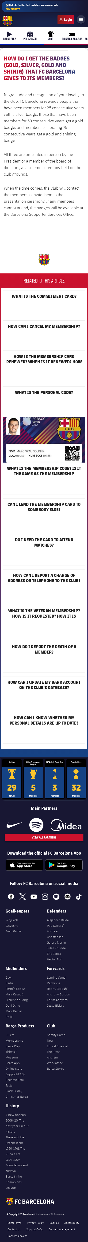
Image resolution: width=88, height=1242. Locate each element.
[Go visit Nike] (14, 825)
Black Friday (14, 1091)
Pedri (9, 983)
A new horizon (16, 1115)
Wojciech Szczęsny (12, 922)
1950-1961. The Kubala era (15, 1151)
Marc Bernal (14, 1011)
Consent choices (17, 1235)
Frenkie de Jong (17, 1000)
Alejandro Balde (58, 920)
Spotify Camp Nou (56, 1037)
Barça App (13, 1063)
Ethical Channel (57, 1046)
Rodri (9, 1017)
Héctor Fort (54, 959)
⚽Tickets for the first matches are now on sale (32, 7)
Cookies (54, 1222)
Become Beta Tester (15, 1082)
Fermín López (15, 989)
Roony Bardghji (57, 989)
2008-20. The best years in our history (17, 1125)
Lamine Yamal (56, 977)
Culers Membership (14, 1037)
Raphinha (53, 983)
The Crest (53, 1052)
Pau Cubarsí (55, 925)
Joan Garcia (14, 931)
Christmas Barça (17, 1096)
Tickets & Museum (12, 1054)
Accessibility (71, 1222)
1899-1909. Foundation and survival (17, 1165)
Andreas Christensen (55, 934)
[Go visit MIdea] (65, 825)
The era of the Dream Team (15, 1140)
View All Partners (44, 837)
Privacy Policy (35, 1222)
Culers (65, 19)
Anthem (52, 1057)
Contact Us (14, 1229)
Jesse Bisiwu (55, 1005)
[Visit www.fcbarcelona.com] (7, 20)
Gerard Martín (56, 942)
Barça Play (13, 1046)
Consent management (62, 1229)
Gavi (8, 977)
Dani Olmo (13, 1005)
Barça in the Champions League (14, 1182)
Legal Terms (14, 1222)
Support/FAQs (15, 1074)
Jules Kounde (56, 948)
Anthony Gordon (58, 994)
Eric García (54, 953)
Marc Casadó (14, 994)
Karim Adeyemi (57, 1000)
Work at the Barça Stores (55, 1065)
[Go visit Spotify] (36, 825)
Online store (14, 1068)
